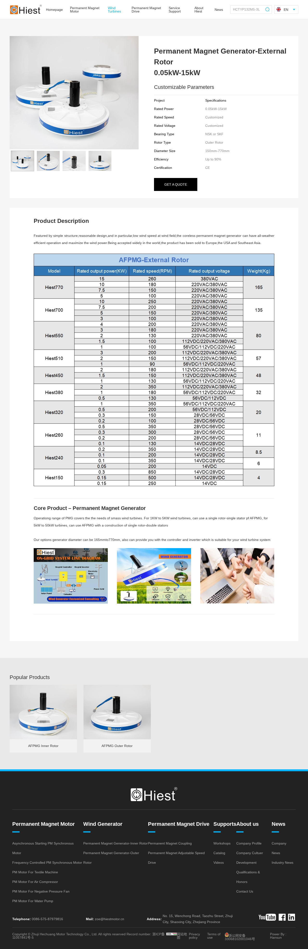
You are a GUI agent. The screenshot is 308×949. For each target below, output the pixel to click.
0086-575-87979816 (47, 919)
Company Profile (249, 843)
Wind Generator (102, 824)
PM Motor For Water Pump (32, 901)
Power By (277, 934)
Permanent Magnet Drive (178, 824)
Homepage (54, 10)
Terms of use (213, 935)
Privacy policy (194, 935)
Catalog (219, 853)
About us (247, 824)
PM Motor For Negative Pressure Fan (41, 891)
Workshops (222, 843)
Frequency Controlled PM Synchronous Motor (47, 862)
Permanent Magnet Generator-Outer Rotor (111, 857)
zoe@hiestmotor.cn (109, 919)
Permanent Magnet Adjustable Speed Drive (176, 857)
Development (246, 862)
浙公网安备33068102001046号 (240, 937)
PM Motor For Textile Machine (35, 872)
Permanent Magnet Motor (43, 824)
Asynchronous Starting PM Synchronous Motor (43, 848)
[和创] (267, 917)
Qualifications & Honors (248, 877)
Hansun (276, 937)
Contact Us (244, 891)
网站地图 (182, 935)
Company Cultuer (249, 853)
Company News (279, 848)
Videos (218, 862)
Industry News (282, 862)
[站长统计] (171, 934)
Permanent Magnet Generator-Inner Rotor (115, 843)
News (278, 824)
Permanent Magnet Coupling (170, 843)
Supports (224, 824)
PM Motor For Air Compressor (35, 882)
